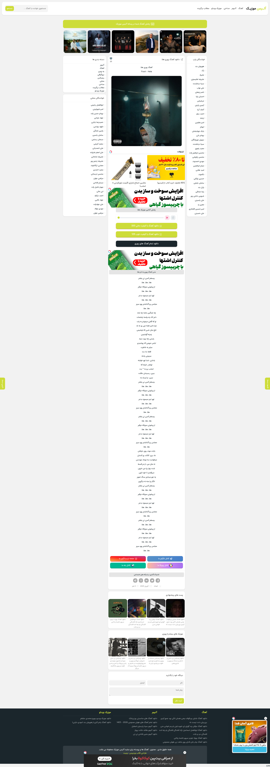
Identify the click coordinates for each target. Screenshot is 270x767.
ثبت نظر (178, 701)
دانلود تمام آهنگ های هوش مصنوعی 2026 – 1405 (137, 722)
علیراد (202, 75)
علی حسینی (199, 213)
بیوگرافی (101, 74)
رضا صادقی (200, 191)
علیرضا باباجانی (97, 156)
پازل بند (201, 187)
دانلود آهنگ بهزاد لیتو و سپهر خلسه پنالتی (190, 738)
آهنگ (240, 8)
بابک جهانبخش (198, 131)
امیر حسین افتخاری (196, 209)
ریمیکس (101, 78)
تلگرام (135, 580)
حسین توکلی (199, 178)
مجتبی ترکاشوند (97, 165)
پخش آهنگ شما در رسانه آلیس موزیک (133, 24)
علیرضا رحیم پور (96, 161)
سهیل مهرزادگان (197, 139)
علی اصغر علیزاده (96, 152)
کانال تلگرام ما (163, 558)
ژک (203, 70)
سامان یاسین (98, 135)
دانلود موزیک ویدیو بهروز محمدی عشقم (95, 718)
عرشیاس (200, 101)
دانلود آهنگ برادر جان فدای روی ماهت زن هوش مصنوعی (185, 742)
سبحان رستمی (97, 139)
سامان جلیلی (199, 183)
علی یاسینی (199, 200)
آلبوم (234, 8)
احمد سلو (200, 114)
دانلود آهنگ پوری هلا (171, 59)
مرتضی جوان (98, 178)
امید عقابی (200, 170)
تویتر (152, 580)
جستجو (10, 8)
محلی (102, 81)
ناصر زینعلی (199, 92)
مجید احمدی (98, 170)
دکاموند (201, 174)
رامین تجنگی (98, 130)
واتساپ (141, 580)
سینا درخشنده (198, 83)
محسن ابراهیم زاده (196, 153)
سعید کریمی (98, 144)
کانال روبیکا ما (163, 565)
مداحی (227, 8)
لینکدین (146, 580)
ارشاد (202, 118)
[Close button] (265, 718)
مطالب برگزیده (203, 8)
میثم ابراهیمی (198, 165)
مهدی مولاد (98, 208)
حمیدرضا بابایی (97, 122)
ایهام (202, 127)
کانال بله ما (126, 565)
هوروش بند (199, 66)
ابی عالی (100, 191)
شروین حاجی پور (197, 196)
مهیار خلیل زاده (97, 187)
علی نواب (200, 88)
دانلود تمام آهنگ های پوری (146, 243)
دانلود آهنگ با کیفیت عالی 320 (145, 226)
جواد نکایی (99, 200)
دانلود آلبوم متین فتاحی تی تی (145, 734)
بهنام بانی (200, 135)
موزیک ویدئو (216, 8)
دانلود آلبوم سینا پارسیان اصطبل (144, 726)
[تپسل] (109, 189)
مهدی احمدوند (198, 161)
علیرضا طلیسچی (197, 79)
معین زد (201, 204)
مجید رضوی (199, 148)
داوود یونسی (98, 126)
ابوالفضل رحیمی (97, 105)
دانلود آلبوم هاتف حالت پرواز (145, 730)
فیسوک (158, 580)
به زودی (101, 71)
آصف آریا (200, 109)
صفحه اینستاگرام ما (126, 558)
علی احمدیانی (98, 148)
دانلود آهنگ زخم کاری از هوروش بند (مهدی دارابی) (91, 722)
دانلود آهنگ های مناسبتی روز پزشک (143, 718)
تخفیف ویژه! (249, 749)
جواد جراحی (98, 118)
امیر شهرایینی (98, 109)
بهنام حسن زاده (97, 113)
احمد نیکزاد (98, 195)
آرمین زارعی (199, 105)
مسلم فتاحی (98, 182)
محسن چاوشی (198, 157)
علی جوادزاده (98, 204)
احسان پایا (200, 96)
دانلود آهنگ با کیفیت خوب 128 (145, 234)
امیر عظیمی (199, 122)
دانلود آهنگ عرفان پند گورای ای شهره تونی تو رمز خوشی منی (183, 726)
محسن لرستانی (97, 174)
